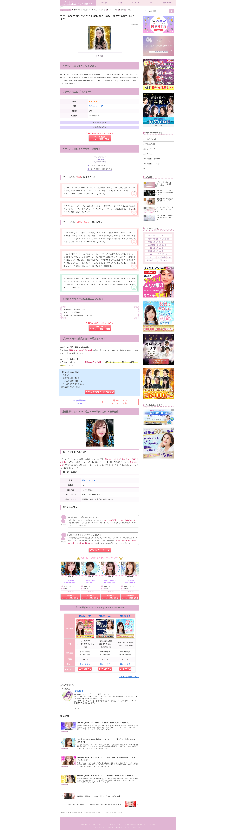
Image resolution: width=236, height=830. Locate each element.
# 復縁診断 (149, 260)
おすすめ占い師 (66, 10)
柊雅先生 (90, 576)
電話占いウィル (132, 10)
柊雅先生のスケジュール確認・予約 (89, 597)
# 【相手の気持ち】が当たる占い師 (157, 239)
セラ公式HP (124, 669)
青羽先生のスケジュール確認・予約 (109, 597)
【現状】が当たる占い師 (99, 10)
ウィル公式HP (104, 669)
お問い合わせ (93, 824)
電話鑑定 (123, 10)
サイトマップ (102, 824)
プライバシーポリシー (114, 824)
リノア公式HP (84, 669)
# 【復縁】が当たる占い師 (154, 251)
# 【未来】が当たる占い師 (154, 242)
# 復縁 (169, 257)
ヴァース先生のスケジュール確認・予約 (99, 138)
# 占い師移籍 (161, 257)
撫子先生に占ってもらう (99, 550)
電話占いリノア (87, 480)
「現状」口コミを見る (97, 165)
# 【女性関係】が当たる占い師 (156, 245)
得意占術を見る (100, 122)
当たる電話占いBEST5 (80, 401)
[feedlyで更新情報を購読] (75, 708)
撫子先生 (70, 576)
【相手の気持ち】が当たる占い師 (82, 10)
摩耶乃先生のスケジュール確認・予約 (129, 597)
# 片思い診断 (162, 260)
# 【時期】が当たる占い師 (154, 235)
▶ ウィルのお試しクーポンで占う (98, 392)
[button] (171, 11)
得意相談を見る (100, 127)
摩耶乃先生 (130, 576)
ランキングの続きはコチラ (129, 677)
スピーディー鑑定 (113, 10)
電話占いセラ (125, 616)
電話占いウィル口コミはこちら (119, 401)
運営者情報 (84, 824)
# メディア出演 (151, 257)
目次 (97, 56)
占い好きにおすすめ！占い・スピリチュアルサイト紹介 (139, 824)
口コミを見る (70, 592)
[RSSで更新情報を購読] (78, 708)
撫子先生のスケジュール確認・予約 (69, 597)
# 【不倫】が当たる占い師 (154, 248)
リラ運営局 (79, 691)
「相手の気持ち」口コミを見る (100, 169)
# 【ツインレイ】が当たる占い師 (156, 254)
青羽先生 (110, 576)
